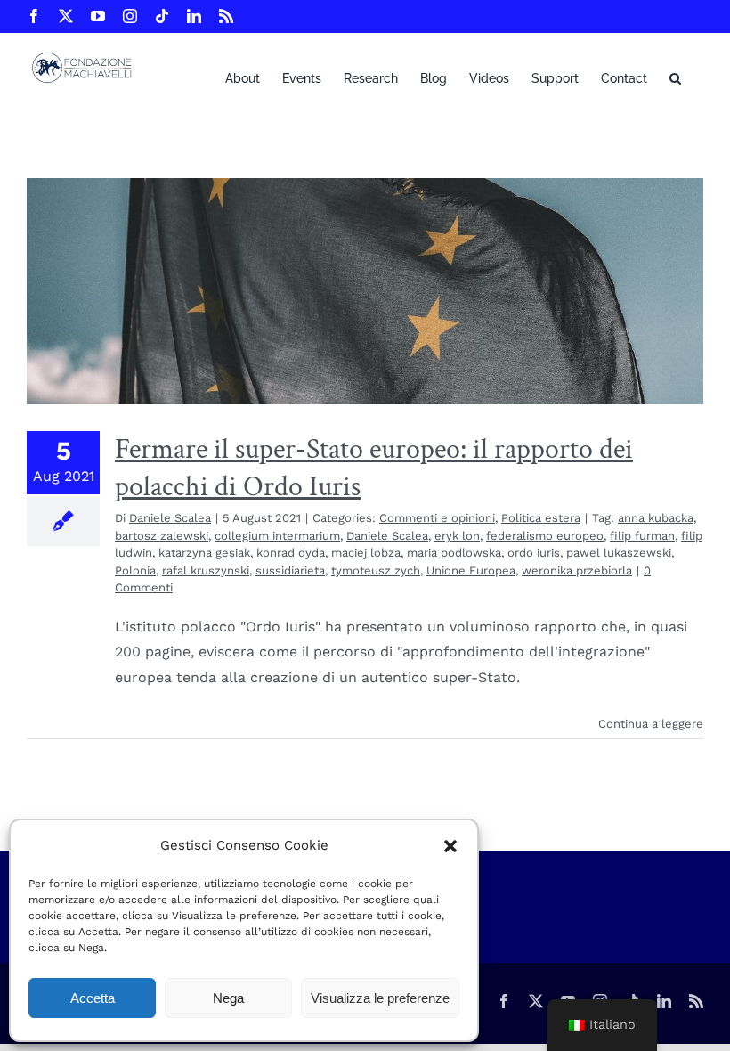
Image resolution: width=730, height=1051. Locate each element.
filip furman (642, 535)
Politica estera (540, 518)
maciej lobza (366, 552)
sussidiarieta (290, 570)
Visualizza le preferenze (380, 998)
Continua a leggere (650, 723)
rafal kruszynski (205, 570)
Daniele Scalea (170, 518)
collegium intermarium (277, 535)
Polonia (135, 570)
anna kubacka (656, 518)
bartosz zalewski (161, 535)
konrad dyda (290, 552)
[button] (450, 846)
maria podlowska (454, 552)
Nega (228, 998)
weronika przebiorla (577, 570)
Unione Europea (470, 570)
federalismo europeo (545, 535)
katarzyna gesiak (204, 552)
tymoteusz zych (375, 570)
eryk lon (457, 535)
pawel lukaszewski (618, 552)
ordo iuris (533, 552)
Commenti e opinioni (437, 518)
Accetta (92, 998)
